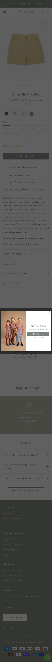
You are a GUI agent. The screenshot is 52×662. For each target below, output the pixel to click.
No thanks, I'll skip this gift (38, 337)
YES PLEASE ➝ (38, 334)
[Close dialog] (49, 312)
